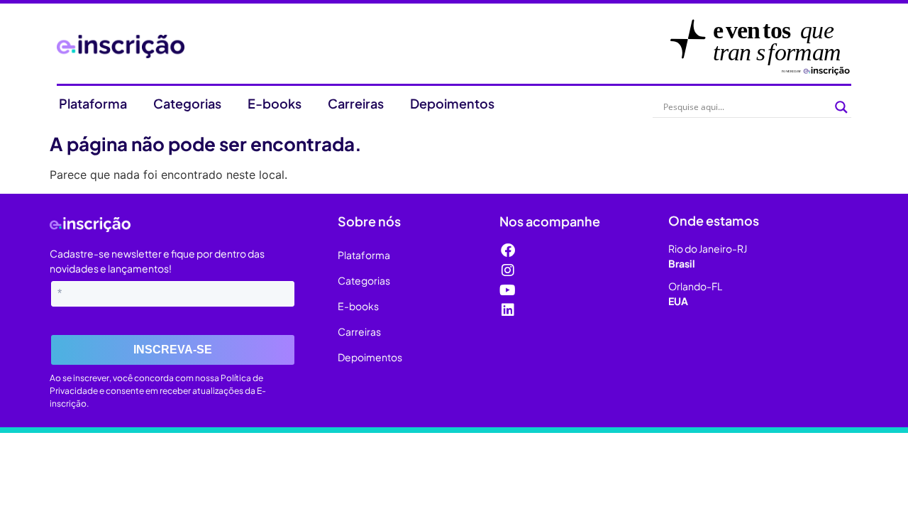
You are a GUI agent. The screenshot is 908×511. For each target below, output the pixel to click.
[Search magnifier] (841, 107)
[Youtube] (507, 290)
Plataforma (93, 103)
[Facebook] (507, 250)
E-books (274, 103)
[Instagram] (507, 270)
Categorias (187, 103)
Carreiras (356, 103)
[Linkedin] (507, 310)
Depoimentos (452, 103)
